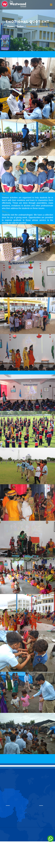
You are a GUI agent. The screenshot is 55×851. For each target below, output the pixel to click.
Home (10, 26)
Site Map (27, 830)
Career (27, 839)
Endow (20, 26)
